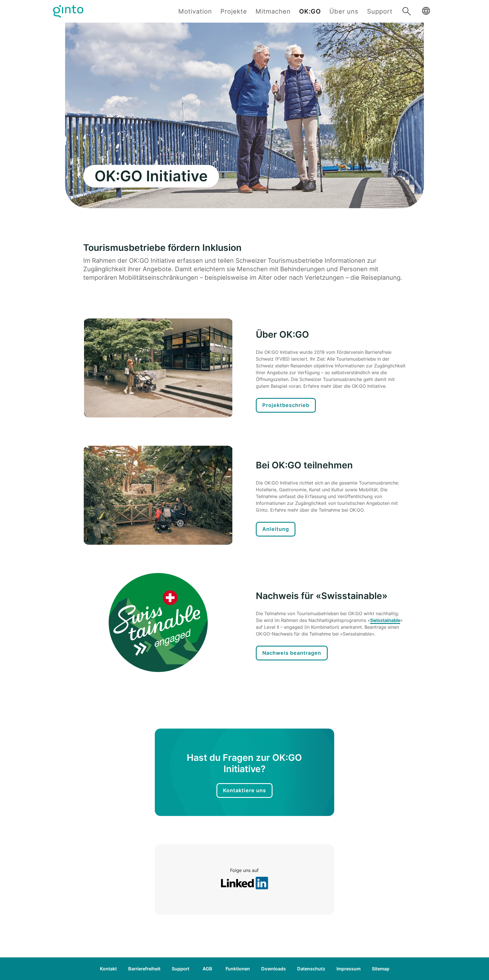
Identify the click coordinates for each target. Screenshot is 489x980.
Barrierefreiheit (144, 969)
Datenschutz (311, 969)
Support (380, 11)
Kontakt (108, 969)
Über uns (344, 11)
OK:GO (310, 11)
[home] (68, 11)
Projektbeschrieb (285, 405)
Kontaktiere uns (244, 790)
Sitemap (380, 969)
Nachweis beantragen (291, 653)
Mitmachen (273, 11)
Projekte (233, 11)
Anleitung (275, 529)
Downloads (273, 969)
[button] (426, 11)
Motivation (195, 11)
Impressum (348, 969)
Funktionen (238, 969)
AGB (207, 969)
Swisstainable (385, 620)
